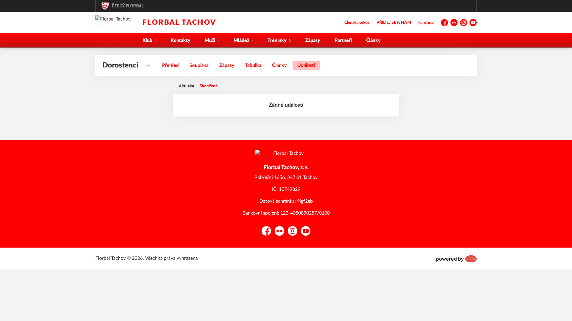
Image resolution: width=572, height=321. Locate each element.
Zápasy (312, 40)
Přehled (170, 65)
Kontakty (180, 40)
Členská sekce (356, 23)
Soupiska (199, 65)
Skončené (208, 86)
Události (306, 65)
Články (373, 40)
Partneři (343, 40)
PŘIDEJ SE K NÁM (394, 23)
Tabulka (253, 65)
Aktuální (186, 86)
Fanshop (426, 23)
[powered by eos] (456, 258)
